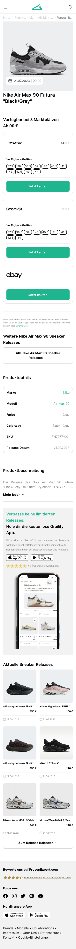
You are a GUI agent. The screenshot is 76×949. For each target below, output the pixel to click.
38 (19, 166)
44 (36, 171)
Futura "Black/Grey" (65, 18)
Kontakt (8, 937)
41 (63, 166)
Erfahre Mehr (22, 326)
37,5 (10, 166)
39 (36, 166)
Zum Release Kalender (35, 843)
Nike (32, 18)
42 (10, 171)
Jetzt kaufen (38, 186)
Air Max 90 (46, 18)
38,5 (28, 166)
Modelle (23, 928)
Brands (8, 928)
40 (45, 166)
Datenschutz (49, 933)
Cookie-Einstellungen (33, 937)
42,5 (19, 171)
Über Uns (30, 933)
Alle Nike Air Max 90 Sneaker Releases (38, 355)
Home (7, 18)
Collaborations (43, 928)
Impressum (11, 933)
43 (28, 171)
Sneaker (20, 18)
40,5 (54, 166)
